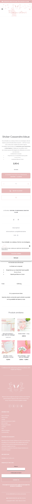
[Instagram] (17, 406)
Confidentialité (5, 432)
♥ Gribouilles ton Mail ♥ (16, 472)
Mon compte (5, 423)
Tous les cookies (16, 253)
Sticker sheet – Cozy (23, 333)
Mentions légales (6, 430)
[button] (29, 246)
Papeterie (12, 210)
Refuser (16, 258)
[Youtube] (21, 406)
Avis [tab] (16, 235)
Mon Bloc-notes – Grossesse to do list (8, 356)
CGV (3, 428)
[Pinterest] (13, 406)
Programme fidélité (6, 425)
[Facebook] (9, 406)
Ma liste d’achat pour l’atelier (8, 421)
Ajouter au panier (17, 190)
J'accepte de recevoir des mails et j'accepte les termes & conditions (16, 485)
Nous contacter (5, 415)
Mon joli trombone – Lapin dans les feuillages (8, 334)
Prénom (16, 466)
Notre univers (5, 417)
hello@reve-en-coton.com (8, 458)
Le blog (3, 419)
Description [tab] (16, 228)
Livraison (4, 426)
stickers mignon (19, 210)
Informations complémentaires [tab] (16, 231)
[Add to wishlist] (16, 197)
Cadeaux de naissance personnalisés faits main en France (16, 368)
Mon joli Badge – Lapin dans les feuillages (24, 356)
